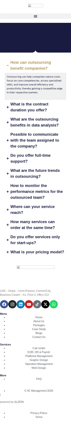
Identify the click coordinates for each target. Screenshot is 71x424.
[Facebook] (4, 304)
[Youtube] (29, 304)
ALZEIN (19, 402)
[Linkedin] (21, 304)
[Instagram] (12, 304)
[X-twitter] (45, 304)
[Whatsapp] (54, 304)
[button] (35, 16)
